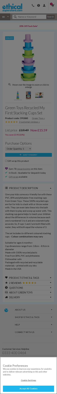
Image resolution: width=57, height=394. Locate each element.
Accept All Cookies (28, 388)
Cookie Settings (28, 380)
